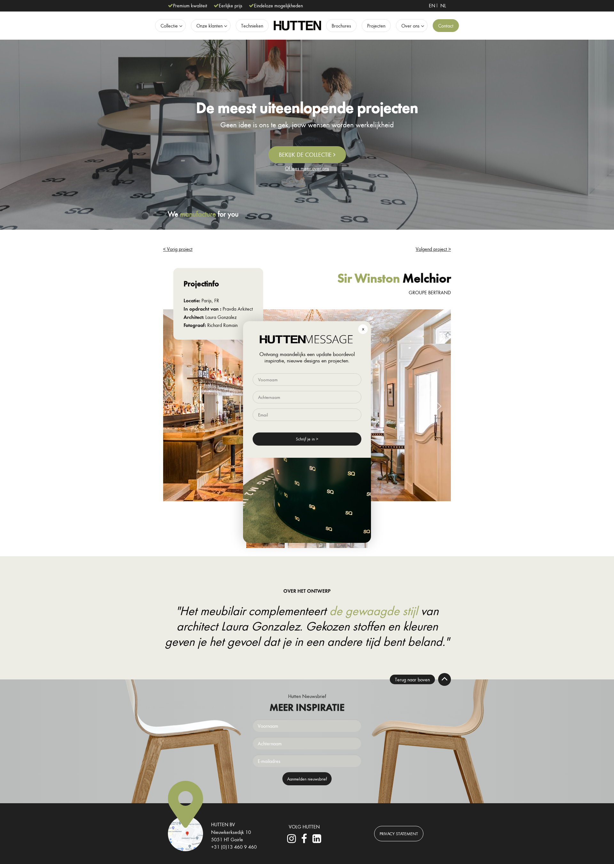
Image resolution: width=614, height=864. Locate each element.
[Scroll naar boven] (444, 679)
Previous (177, 406)
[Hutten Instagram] (291, 840)
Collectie (169, 25)
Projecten (376, 25)
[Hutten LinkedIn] (316, 840)
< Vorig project (178, 249)
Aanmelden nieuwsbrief (307, 779)
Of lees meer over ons (307, 168)
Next (436, 406)
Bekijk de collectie (306, 154)
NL (443, 5)
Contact (445, 25)
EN (432, 5)
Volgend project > (433, 249)
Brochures (341, 25)
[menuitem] (432, 5)
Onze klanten (209, 25)
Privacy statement (399, 833)
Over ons (410, 25)
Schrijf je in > (307, 439)
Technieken (252, 25)
